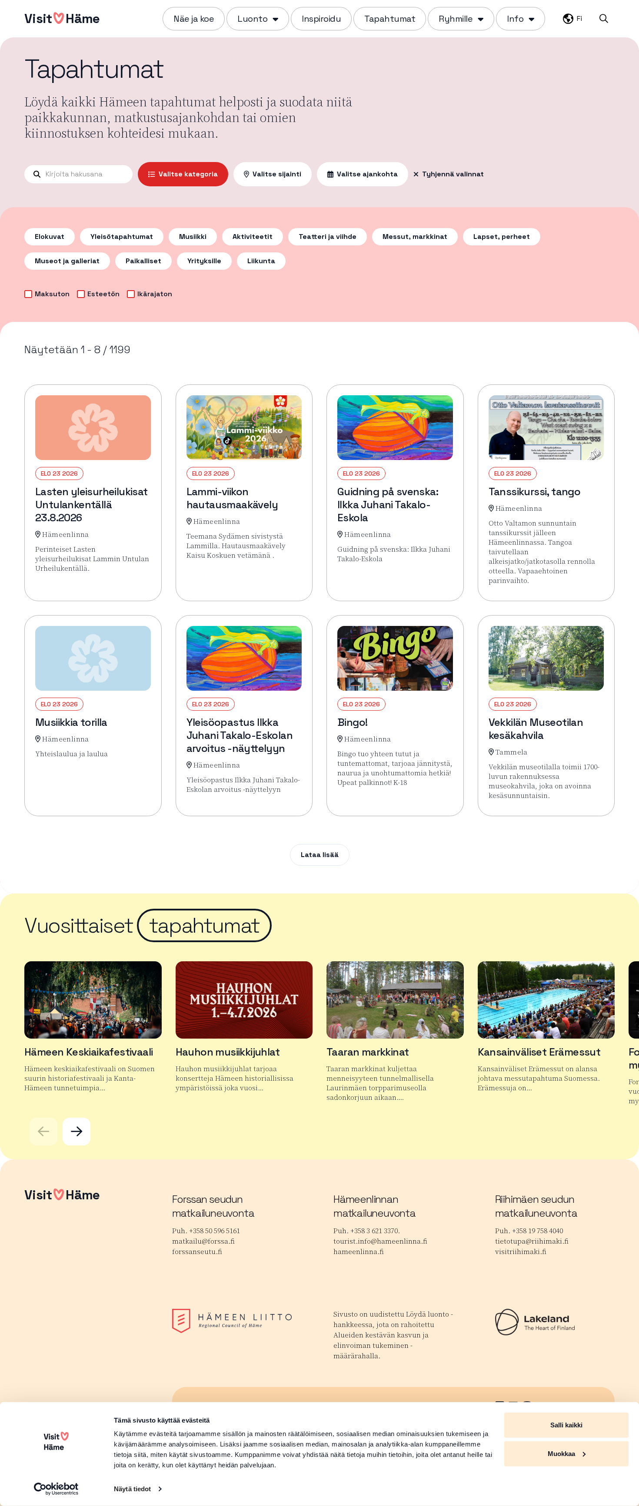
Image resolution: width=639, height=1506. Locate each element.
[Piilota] (274, 19)
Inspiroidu (321, 18)
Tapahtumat (389, 18)
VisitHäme (62, 18)
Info (515, 18)
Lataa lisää (320, 854)
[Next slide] (76, 1131)
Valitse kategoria (188, 174)
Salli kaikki (566, 1425)
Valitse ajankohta (367, 174)
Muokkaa (561, 1453)
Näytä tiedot (132, 1489)
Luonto (252, 18)
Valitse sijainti (277, 174)
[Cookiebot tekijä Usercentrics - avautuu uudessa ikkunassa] (56, 1489)
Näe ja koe (193, 18)
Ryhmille (456, 18)
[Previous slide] (43, 1131)
